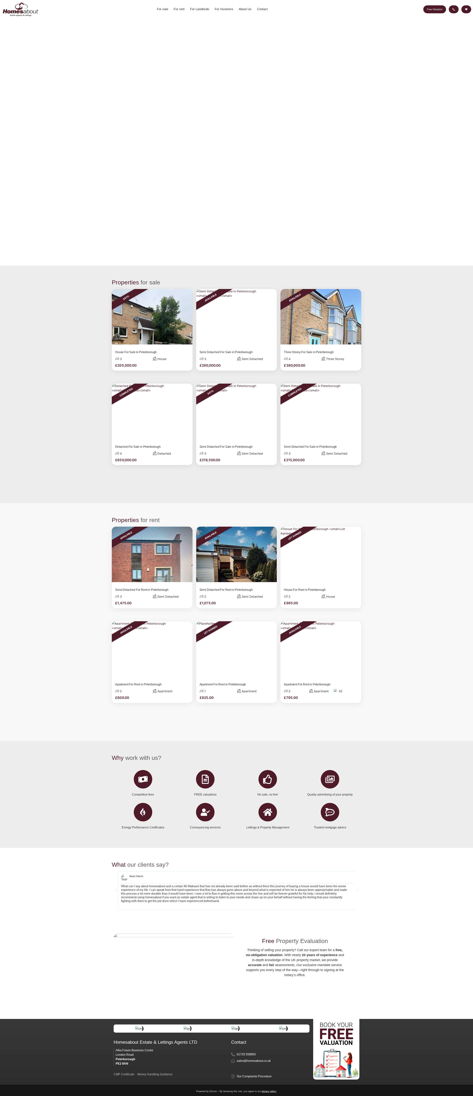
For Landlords (199, 9)
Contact (262, 9)
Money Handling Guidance (155, 1074)
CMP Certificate (124, 1074)
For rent (179, 9)
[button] (115, 890)
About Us (245, 9)
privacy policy (269, 1091)
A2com (213, 1091)
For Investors (224, 9)
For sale (162, 9)
